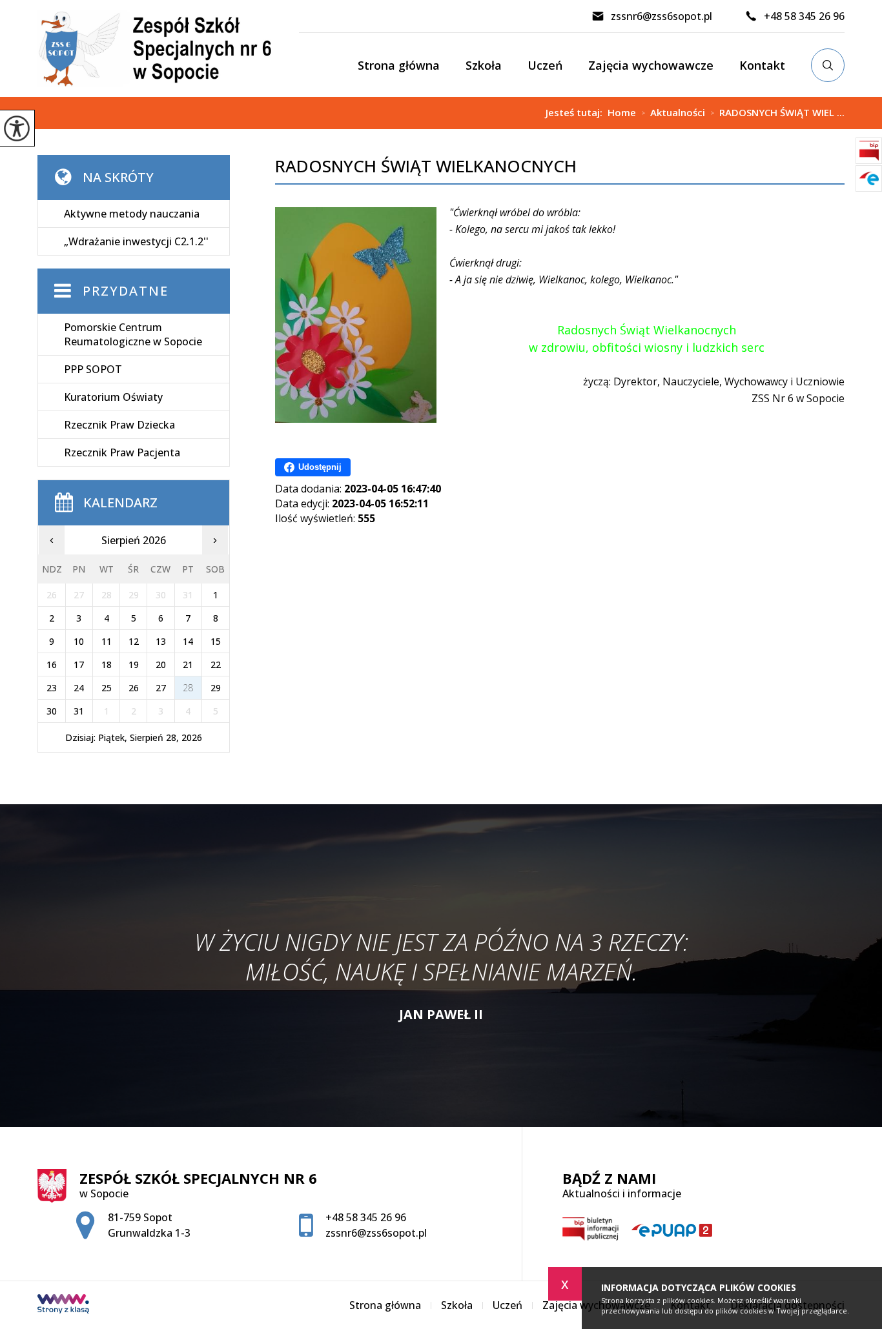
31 (79, 711)
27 (161, 688)
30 (51, 711)
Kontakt (762, 65)
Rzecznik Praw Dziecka (119, 425)
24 (79, 688)
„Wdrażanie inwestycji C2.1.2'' (136, 241)
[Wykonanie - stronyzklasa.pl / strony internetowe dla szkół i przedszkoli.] (63, 1305)
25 (106, 688)
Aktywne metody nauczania (132, 214)
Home (622, 112)
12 (133, 641)
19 (133, 664)
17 (79, 664)
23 (51, 688)
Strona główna (399, 65)
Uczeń (545, 65)
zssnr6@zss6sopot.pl (661, 16)
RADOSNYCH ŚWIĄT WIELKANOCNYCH (426, 166)
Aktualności (673, 113)
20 (161, 664)
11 (106, 641)
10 (79, 641)
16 (51, 664)
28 (188, 688)
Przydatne (126, 290)
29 (215, 688)
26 (133, 688)
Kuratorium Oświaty (113, 397)
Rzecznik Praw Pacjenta (122, 452)
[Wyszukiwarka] (828, 65)
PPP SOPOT (93, 369)
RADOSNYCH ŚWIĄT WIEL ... (777, 113)
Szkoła (484, 65)
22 (215, 664)
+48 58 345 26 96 (804, 16)
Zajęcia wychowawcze (650, 65)
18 (106, 664)
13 (161, 641)
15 (215, 641)
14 (188, 641)
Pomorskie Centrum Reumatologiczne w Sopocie (133, 334)
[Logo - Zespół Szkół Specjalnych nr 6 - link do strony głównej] (168, 48)
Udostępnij (320, 467)
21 (188, 664)
